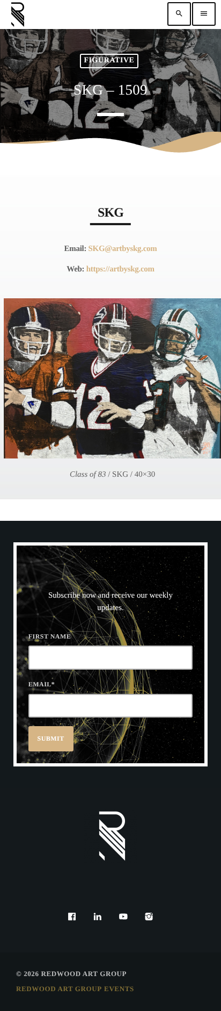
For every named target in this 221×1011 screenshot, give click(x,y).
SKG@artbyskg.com (123, 249)
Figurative (109, 60)
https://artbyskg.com (120, 269)
